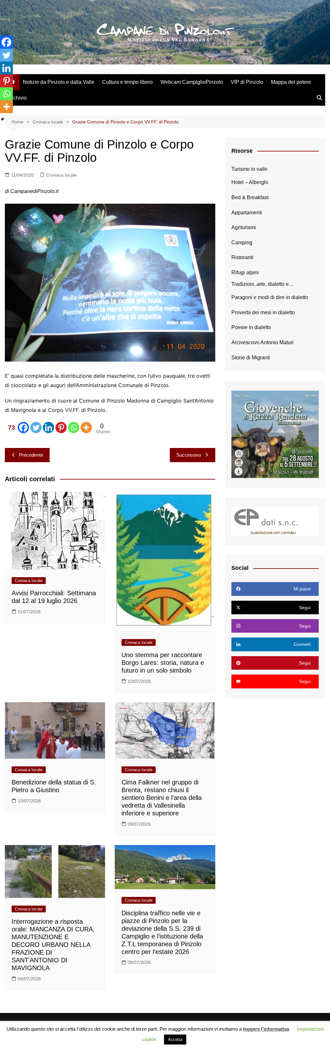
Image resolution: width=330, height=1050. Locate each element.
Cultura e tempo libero (127, 82)
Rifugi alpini (245, 272)
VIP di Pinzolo (247, 82)
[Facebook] (6, 42)
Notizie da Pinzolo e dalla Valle (58, 82)
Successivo (188, 455)
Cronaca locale (61, 175)
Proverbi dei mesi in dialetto (263, 312)
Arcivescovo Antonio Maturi (262, 342)
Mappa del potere (291, 82)
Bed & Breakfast (249, 197)
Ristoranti (242, 257)
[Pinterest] (61, 427)
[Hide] (2, 119)
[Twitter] (36, 427)
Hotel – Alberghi (249, 182)
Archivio (17, 98)
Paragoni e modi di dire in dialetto (269, 297)
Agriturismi (243, 227)
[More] (86, 427)
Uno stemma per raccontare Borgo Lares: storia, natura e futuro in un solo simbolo (162, 662)
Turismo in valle (249, 169)
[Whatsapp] (73, 427)
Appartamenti (246, 212)
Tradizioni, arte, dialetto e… (262, 284)
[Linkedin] (48, 427)
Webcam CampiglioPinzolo (191, 82)
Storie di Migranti (250, 357)
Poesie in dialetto (251, 327)
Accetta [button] (175, 1039)
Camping (241, 242)
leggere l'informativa (266, 1029)
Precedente (31, 455)
